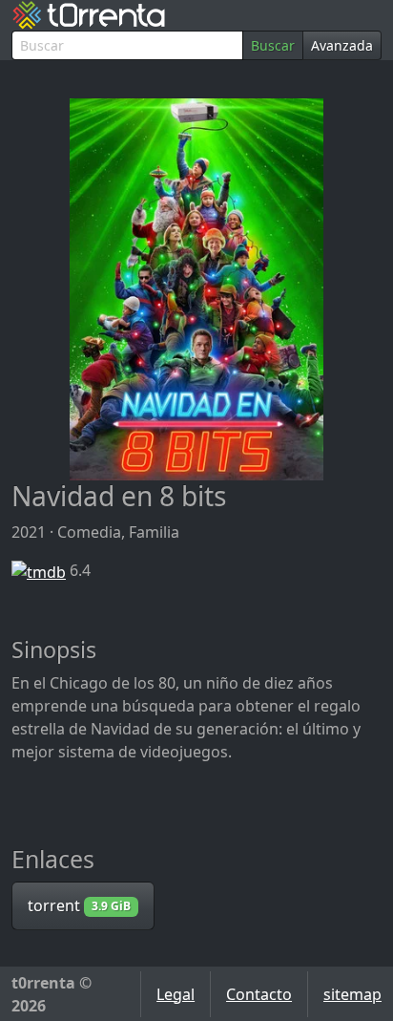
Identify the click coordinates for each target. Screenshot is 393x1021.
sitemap (352, 994)
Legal (175, 994)
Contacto (259, 994)
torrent (79, 905)
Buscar (273, 45)
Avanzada (342, 45)
